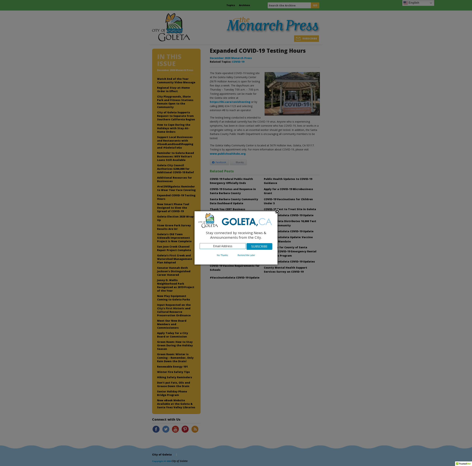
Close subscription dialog (277, 211)
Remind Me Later (246, 255)
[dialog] (236, 238)
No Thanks (222, 255)
